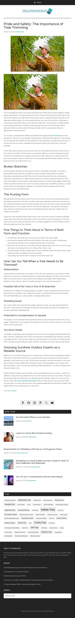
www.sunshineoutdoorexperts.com (28, 381)
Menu (39, 2)
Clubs (28, 504)
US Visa (62, 528)
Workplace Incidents (35, 536)
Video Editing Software (33, 532)
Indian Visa (48, 509)
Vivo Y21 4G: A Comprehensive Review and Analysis (39, 477)
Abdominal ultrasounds (10, 500)
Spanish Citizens (10, 523)
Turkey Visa (40, 522)
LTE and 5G (60, 510)
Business (14, 391)
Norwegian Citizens (11, 514)
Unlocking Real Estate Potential (12, 528)
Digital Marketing (10, 510)
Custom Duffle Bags (48, 504)
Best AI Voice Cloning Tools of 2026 (15, 576)
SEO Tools (51, 518)
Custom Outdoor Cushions (62, 504)
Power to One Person (52, 514)
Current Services (37, 504)
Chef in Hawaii (21, 504)
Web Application (8, 536)
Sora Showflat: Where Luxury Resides (33, 417)
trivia (30, 523)
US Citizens (44, 528)
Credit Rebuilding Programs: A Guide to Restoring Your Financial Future (25, 567)
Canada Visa (10, 504)
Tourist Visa (22, 523)
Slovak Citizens (61, 518)
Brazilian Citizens (48, 500)
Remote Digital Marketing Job (12, 518)
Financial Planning (23, 510)
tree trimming (55, 136)
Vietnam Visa (46, 532)
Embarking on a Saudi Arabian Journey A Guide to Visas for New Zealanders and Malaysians (42, 462)
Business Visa (59, 500)
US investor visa (53, 528)
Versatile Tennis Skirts (19, 532)
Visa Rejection (58, 532)
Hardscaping (35, 510)
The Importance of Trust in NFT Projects (16, 571)
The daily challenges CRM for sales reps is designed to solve (22, 584)
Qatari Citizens (63, 514)
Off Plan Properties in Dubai (26, 514)
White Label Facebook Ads (21, 536)
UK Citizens (52, 523)
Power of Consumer (40, 514)
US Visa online (8, 532)
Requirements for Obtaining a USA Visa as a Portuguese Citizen (33, 449)
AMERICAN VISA (24, 500)
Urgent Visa (25, 528)
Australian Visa (37, 500)
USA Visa (34, 527)
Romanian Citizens (27, 518)
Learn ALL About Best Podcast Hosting (34, 433)
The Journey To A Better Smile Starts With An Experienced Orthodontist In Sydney (28, 580)
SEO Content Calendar (41, 518)
